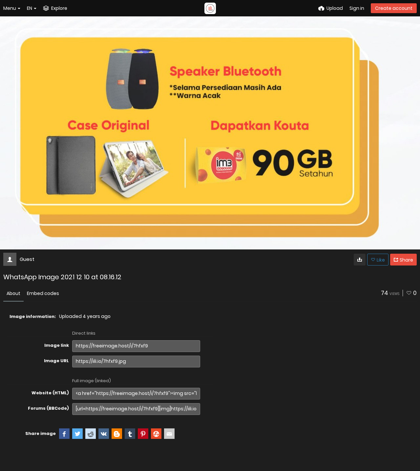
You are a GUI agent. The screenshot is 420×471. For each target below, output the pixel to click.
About (13, 293)
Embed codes (43, 293)
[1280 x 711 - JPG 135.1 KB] (360, 259)
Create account (393, 8)
